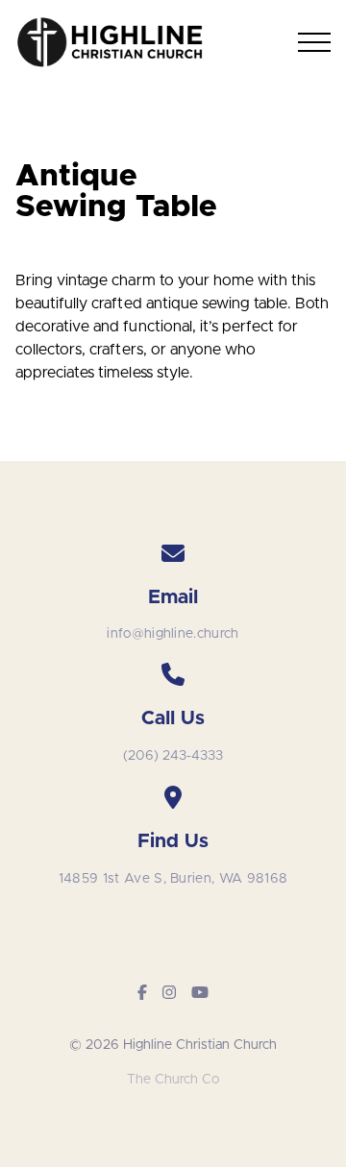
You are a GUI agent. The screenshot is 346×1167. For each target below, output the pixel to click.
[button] (314, 42)
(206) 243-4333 (173, 756)
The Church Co (173, 1079)
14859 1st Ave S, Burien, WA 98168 (173, 879)
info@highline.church (172, 634)
